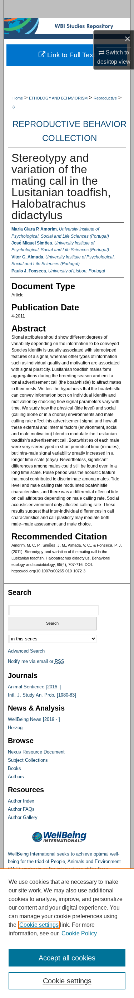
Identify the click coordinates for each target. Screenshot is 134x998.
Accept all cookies (67, 958)
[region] (67, 933)
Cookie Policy (79, 933)
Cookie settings (39, 925)
